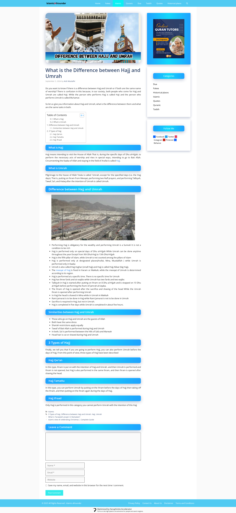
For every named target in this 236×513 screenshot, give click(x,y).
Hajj (118, 160)
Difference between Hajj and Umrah (64, 125)
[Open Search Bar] (187, 3)
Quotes (159, 3)
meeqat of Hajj (63, 270)
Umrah (99, 414)
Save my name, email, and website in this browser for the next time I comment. (86, 485)
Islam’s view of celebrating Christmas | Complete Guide (71, 419)
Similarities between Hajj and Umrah (68, 128)
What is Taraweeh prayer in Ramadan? (64, 417)
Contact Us (147, 503)
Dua (139, 3)
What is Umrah (59, 122)
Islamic (118, 3)
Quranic (129, 3)
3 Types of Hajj (55, 131)
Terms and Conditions (185, 503)
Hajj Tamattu (58, 137)
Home (97, 3)
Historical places (174, 3)
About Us (158, 503)
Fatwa (107, 3)
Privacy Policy (134, 503)
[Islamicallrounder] (56, 3)
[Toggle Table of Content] (80, 115)
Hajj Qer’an (57, 134)
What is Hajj (58, 119)
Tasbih (149, 3)
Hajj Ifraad (57, 140)
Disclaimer (168, 503)
